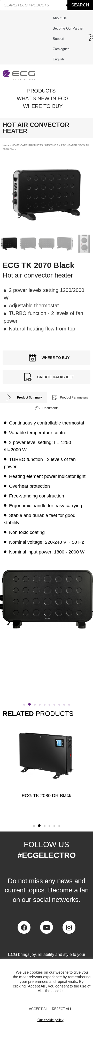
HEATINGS (51, 145)
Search (80, 5)
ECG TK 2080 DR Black (46, 795)
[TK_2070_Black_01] (46, 194)
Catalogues (61, 49)
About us (60, 18)
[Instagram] (69, 927)
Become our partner (68, 28)
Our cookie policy (50, 1020)
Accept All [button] (39, 1009)
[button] (24, 705)
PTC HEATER (69, 145)
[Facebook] (24, 927)
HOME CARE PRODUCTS (27, 145)
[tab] (23, 397)
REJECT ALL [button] (62, 1009)
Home (6, 145)
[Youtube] (46, 927)
